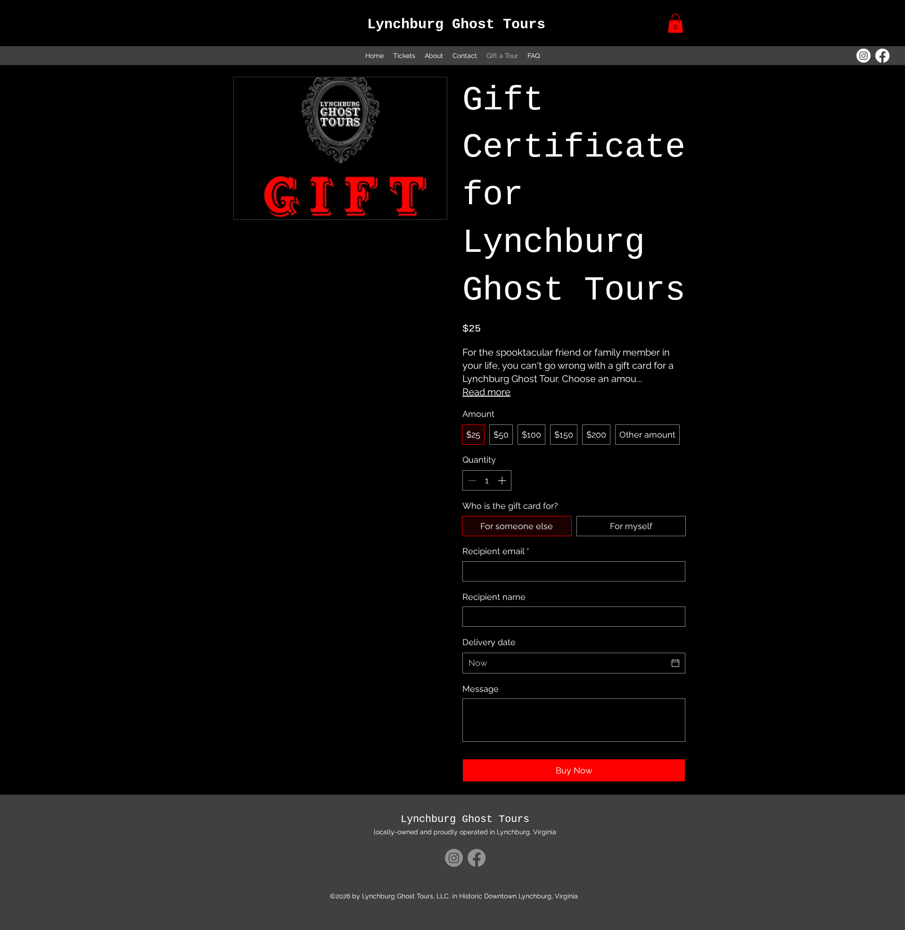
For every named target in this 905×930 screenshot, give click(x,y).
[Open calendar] (675, 663)
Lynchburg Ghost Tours (456, 25)
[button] (675, 23)
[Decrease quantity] (471, 480)
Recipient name (494, 597)
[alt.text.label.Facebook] (882, 56)
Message (480, 689)
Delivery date (489, 642)
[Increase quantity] (502, 480)
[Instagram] (863, 56)
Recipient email (495, 551)
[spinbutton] (486, 480)
